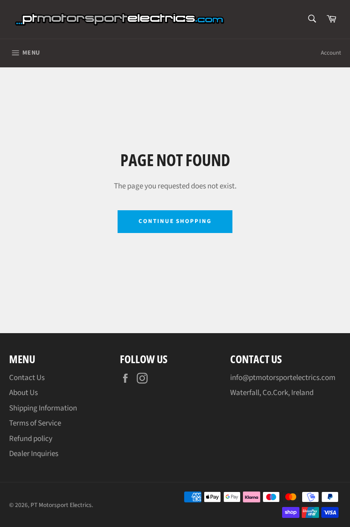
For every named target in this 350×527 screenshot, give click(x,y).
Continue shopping (175, 221)
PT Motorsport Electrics (61, 505)
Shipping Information (43, 408)
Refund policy (30, 438)
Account (331, 53)
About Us (23, 392)
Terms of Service (35, 423)
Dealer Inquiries (33, 453)
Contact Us (27, 377)
